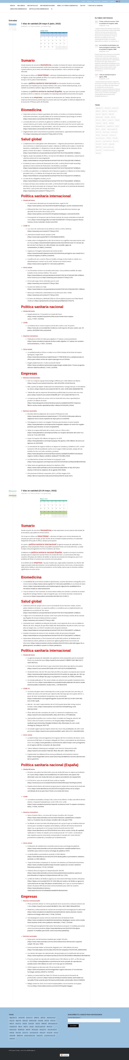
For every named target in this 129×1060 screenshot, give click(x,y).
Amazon (115, 108)
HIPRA (111, 123)
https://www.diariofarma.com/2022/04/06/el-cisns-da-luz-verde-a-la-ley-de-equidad (55, 830)
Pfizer (114, 138)
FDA (117, 120)
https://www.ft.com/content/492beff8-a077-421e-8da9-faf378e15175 (55, 395)
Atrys (98, 114)
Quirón (98, 141)
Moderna (106, 132)
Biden (111, 114)
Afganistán (99, 108)
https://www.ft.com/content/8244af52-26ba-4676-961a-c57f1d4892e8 (51, 715)
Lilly (103, 129)
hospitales (110, 126)
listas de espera (112, 129)
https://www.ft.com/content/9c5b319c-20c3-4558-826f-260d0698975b (59, 389)
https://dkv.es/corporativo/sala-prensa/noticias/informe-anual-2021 (50, 476)
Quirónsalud (107, 141)
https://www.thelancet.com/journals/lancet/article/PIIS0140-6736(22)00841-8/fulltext (52, 181)
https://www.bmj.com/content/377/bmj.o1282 (43, 283)
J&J (117, 126)
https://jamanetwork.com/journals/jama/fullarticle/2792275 (54, 301)
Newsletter (105, 1)
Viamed (99, 150)
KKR (98, 129)
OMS (108, 138)
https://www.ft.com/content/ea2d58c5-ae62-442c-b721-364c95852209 (59, 731)
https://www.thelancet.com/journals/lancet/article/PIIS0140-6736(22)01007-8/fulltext (52, 168)
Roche (98, 144)
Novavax (113, 135)
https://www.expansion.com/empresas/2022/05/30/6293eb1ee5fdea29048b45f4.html (56, 462)
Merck (98, 132)
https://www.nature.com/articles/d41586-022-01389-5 (50, 596)
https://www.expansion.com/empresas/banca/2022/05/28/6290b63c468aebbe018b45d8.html (59, 955)
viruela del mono (108, 150)
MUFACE (114, 132)
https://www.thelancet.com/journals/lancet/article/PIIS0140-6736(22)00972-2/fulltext (52, 635)
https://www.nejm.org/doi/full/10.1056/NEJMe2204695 (46, 237)
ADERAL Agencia (31, 1050)
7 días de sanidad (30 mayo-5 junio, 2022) (41, 24)
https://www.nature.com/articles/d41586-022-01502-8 (42, 119)
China (106, 117)
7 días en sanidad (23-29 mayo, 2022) (38, 491)
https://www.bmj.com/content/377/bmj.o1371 (39, 191)
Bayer (104, 114)
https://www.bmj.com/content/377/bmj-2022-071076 (44, 134)
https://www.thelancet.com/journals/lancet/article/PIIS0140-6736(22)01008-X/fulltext (52, 160)
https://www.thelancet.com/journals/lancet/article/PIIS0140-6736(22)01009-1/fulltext (56, 289)
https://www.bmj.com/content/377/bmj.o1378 (57, 277)
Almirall (108, 108)
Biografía (89, 1)
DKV (113, 117)
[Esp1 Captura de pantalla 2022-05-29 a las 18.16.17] (12, 494)
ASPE (104, 111)
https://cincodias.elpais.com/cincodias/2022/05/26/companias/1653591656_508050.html (57, 950)
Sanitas (111, 144)
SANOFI (98, 147)
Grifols (98, 123)
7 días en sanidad (35, 26)
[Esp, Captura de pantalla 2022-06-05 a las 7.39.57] (12, 27)
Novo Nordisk (100, 138)
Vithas (98, 153)
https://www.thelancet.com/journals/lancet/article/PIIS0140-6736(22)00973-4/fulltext (52, 630)
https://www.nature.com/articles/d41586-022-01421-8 (42, 129)
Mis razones (97, 1)
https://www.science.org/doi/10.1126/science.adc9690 (52, 584)
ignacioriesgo (47, 26)
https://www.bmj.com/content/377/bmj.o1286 (39, 620)
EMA (104, 120)
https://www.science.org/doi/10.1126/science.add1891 (46, 264)
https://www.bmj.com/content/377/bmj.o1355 (43, 231)
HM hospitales (100, 126)
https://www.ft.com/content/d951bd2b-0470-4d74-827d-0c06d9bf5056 (52, 668)
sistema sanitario (108, 147)
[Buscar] (52, 8)
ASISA (98, 111)
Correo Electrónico (74, 1017)
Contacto (112, 1)
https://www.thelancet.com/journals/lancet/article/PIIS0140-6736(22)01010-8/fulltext (52, 176)
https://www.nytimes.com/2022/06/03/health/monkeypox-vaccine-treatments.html (55, 206)
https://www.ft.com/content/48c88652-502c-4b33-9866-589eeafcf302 (56, 906)
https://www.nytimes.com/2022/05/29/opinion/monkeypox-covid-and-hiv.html (53, 214)
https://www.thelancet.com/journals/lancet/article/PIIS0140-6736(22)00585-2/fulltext (52, 613)
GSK (105, 123)
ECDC (98, 120)
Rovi (105, 144)
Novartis (105, 135)
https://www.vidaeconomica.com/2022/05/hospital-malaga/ (52, 986)
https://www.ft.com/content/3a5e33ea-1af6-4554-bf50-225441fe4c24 (51, 383)
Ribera (115, 141)
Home (83, 1)
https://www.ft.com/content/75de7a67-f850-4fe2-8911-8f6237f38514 (51, 751)
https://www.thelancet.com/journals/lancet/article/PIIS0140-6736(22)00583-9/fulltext (52, 153)
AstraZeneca (113, 111)
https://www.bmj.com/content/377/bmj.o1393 (43, 295)
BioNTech (99, 117)
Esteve (110, 120)
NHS (98, 135)
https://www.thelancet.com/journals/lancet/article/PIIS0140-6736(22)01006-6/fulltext (55, 275)
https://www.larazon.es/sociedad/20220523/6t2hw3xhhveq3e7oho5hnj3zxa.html (54, 783)
